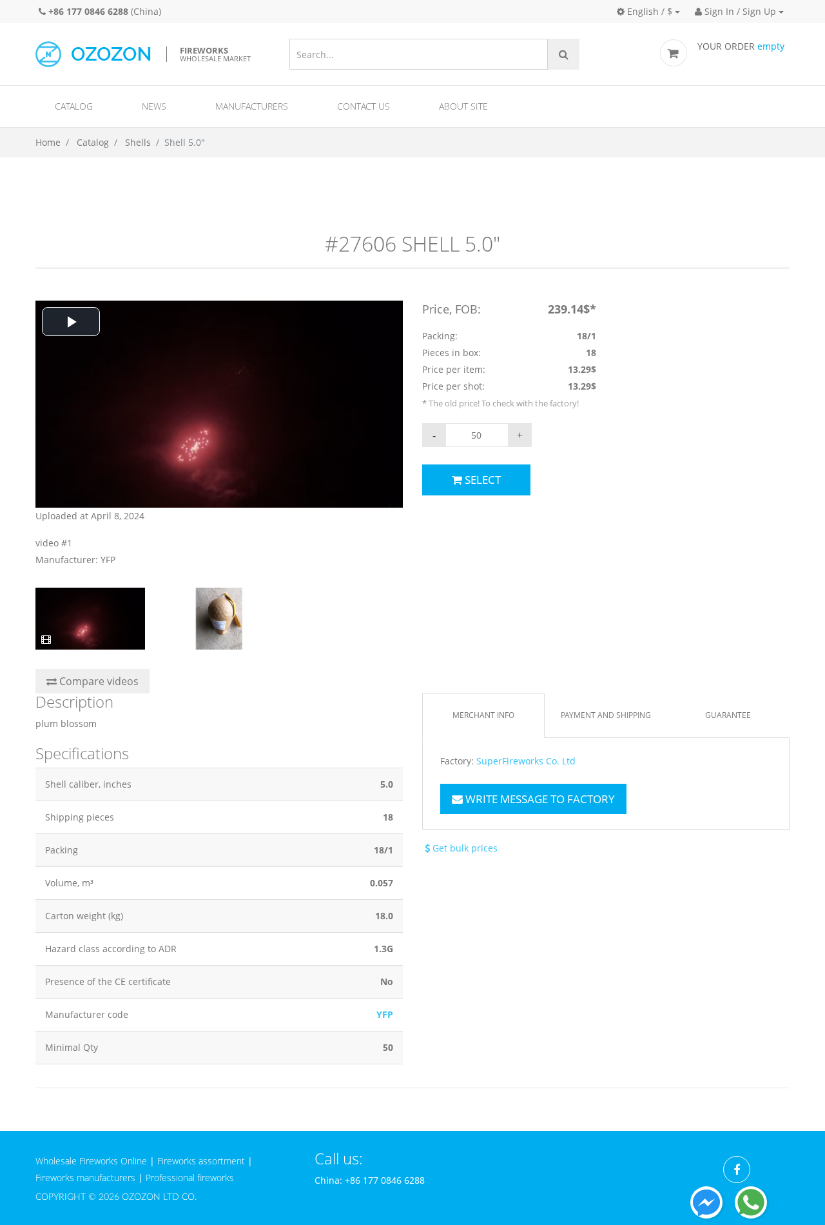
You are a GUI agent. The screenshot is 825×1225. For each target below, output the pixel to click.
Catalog (74, 106)
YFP (384, 1014)
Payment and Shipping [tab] (606, 715)
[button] (71, 321)
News (154, 106)
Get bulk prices (464, 848)
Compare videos (98, 681)
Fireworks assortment (201, 1161)
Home (48, 142)
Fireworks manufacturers (85, 1177)
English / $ (648, 11)
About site (463, 106)
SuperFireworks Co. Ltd (526, 761)
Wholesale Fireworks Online (91, 1161)
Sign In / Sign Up (739, 11)
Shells (138, 142)
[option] (219, 434)
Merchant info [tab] (483, 715)
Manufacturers (251, 106)
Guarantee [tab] (728, 715)
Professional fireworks (190, 1177)
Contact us (363, 106)
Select (481, 479)
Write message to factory (539, 799)
